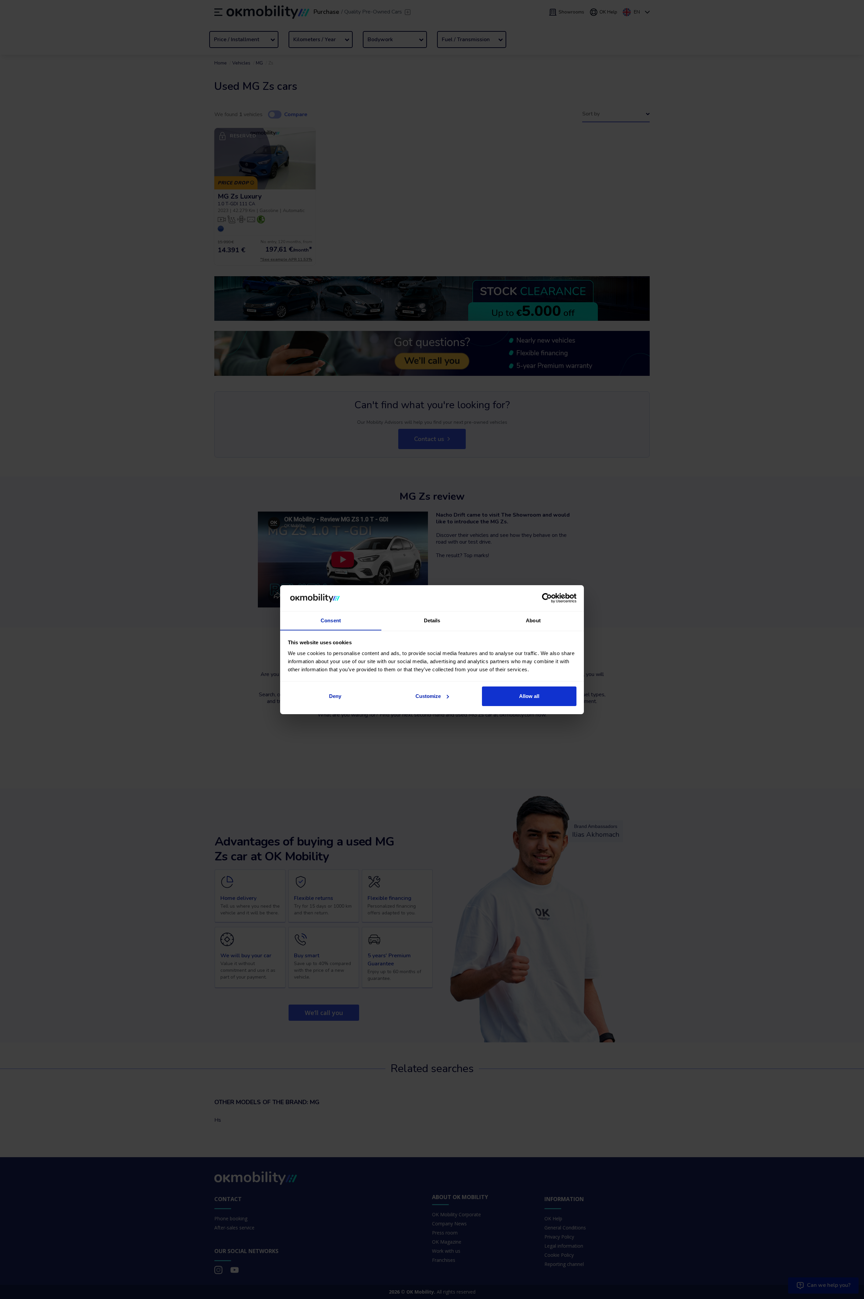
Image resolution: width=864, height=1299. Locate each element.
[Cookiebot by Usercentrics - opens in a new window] (546, 598)
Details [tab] (432, 620)
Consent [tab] (331, 620)
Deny (335, 696)
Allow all (529, 696)
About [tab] (533, 620)
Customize (428, 696)
